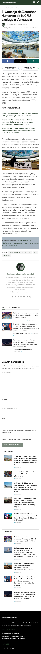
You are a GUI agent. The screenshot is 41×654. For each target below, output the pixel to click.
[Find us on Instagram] (7, 648)
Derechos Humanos (16, 252)
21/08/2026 (18, 467)
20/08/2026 (18, 494)
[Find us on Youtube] (13, 648)
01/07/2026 (18, 478)
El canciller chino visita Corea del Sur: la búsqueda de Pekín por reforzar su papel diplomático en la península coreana (17, 122)
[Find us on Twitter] (4, 648)
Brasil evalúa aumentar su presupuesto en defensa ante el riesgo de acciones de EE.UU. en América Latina (25, 517)
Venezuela (6, 255)
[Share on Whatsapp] (33, 61)
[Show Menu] (34, 2)
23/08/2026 (31, 320)
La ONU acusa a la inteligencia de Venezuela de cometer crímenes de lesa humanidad (20, 243)
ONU (35, 252)
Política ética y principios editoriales (12, 636)
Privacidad (21, 638)
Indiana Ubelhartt (20, 320)
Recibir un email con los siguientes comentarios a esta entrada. (19, 431)
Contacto (16, 634)
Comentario (6, 373)
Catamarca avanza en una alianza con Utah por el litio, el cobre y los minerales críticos (25, 315)
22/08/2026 (35, 333)
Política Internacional (12, 8)
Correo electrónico (9, 409)
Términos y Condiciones (9, 638)
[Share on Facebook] (8, 61)
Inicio (3, 8)
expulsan (28, 252)
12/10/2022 (7, 28)
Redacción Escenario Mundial (18, 25)
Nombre (5, 399)
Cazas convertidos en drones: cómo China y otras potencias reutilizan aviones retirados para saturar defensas (18, 130)
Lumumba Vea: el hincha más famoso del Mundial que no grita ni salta (24, 474)
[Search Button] (38, 2)
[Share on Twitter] (20, 61)
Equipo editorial (6, 634)
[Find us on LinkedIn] (10, 648)
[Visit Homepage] (9, 2)
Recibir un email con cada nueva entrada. (17, 439)
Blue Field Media (28, 623)
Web (3, 418)
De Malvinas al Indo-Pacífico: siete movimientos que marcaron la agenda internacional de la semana (24, 567)
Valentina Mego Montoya (22, 333)
